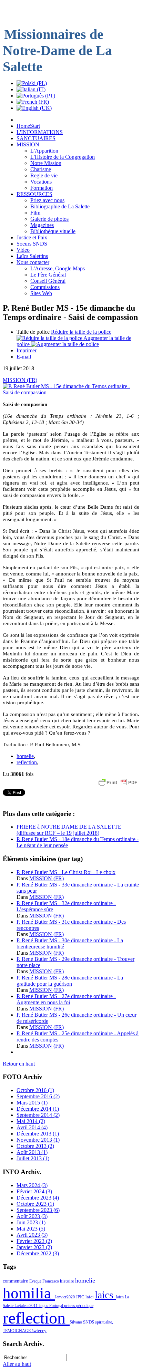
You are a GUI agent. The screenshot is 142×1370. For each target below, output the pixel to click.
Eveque (35, 1281)
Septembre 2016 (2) (38, 1096)
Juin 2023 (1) (31, 1222)
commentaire (16, 1281)
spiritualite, (104, 1322)
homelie (25, 756)
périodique (84, 1305)
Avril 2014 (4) (32, 1127)
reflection (27, 762)
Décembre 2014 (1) (38, 1109)
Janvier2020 (65, 1297)
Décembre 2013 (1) (38, 1134)
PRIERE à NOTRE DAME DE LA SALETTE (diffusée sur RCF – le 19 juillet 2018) (69, 830)
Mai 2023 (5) (31, 1229)
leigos (44, 1305)
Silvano (76, 1322)
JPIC (80, 1296)
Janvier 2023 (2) (34, 1247)
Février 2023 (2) (34, 1241)
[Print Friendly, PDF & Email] (118, 786)
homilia (29, 1293)
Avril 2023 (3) (32, 1235)
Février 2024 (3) (34, 1191)
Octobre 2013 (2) (35, 1146)
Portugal (56, 1305)
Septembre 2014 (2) (38, 1115)
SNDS (89, 1322)
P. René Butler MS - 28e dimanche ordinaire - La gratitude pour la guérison (70, 981)
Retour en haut (19, 1064)
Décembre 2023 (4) (38, 1198)
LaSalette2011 (26, 1305)
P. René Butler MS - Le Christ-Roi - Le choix (66, 872)
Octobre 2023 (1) (35, 1204)
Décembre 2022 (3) (38, 1253)
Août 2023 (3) (32, 1216)
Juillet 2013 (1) (33, 1158)
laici (90, 1296)
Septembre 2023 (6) (38, 1210)
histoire (67, 1281)
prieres (70, 1305)
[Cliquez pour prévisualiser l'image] (71, 392)
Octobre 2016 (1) (35, 1090)
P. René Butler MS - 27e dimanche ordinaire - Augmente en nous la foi (66, 999)
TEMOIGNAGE (17, 1330)
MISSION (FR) (20, 380)
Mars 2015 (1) (32, 1103)
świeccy (39, 1330)
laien (120, 1297)
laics (105, 1295)
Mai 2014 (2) (31, 1121)
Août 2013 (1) (32, 1152)
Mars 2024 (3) (32, 1185)
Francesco (51, 1281)
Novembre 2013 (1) (38, 1140)
